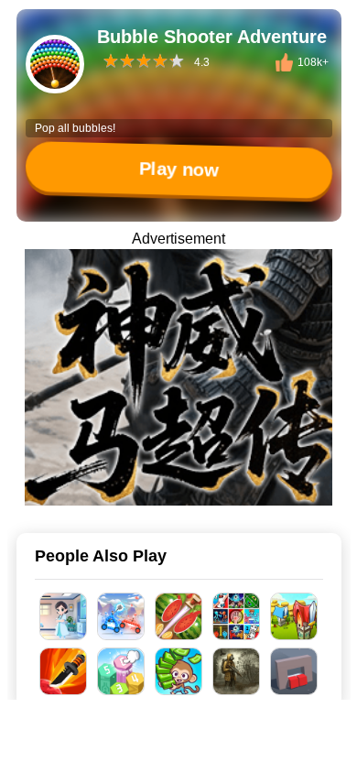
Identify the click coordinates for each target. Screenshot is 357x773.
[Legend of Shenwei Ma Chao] (178, 377)
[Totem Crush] (121, 671)
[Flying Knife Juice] (179, 616)
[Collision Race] (121, 616)
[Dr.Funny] (64, 616)
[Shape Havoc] (294, 671)
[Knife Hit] (64, 671)
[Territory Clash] (294, 616)
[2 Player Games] (237, 616)
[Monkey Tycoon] (179, 671)
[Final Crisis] (237, 671)
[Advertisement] (178, 750)
